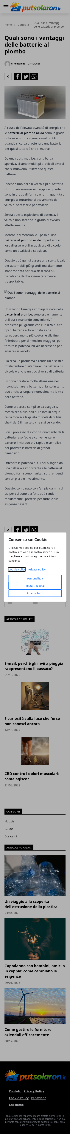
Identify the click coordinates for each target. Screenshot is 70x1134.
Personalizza (35, 578)
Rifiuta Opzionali (35, 586)
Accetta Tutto (35, 593)
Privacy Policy (37, 569)
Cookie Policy (16, 569)
